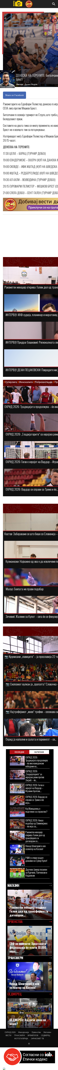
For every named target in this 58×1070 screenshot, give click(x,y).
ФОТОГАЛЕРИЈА (21, 1038)
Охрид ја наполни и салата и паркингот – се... (31, 739)
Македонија (23, 1032)
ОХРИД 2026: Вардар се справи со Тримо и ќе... (32, 489)
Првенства (36, 1032)
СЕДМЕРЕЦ (45, 1035)
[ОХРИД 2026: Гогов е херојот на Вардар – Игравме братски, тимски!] (17, 788)
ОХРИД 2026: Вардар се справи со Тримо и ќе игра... (36, 800)
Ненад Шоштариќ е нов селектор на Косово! (35, 847)
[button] (54, 4)
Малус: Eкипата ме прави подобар (25, 589)
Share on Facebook (14, 95)
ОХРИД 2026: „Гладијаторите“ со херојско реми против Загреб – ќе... (34, 775)
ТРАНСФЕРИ (19, 1035)
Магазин (47, 1032)
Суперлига (11, 382)
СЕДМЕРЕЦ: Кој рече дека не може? (28, 1022)
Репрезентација (43, 382)
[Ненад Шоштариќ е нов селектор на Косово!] (17, 849)
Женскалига (26, 382)
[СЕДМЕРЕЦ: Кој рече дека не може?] (29, 1013)
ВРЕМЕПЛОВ (33, 1035)
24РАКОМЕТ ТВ (37, 1038)
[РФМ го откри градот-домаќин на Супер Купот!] (17, 861)
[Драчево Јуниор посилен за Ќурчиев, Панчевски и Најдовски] (17, 873)
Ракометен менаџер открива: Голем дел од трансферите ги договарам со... (35, 836)
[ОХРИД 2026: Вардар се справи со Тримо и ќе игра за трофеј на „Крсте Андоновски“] (17, 800)
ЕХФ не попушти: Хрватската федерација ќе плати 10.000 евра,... (28, 947)
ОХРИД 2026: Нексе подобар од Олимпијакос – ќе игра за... (36, 823)
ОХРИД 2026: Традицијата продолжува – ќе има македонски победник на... (36, 761)
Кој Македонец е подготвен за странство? (36, 810)
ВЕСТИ (8, 1035)
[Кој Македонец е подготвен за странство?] (17, 812)
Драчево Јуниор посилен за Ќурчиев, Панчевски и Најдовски (36, 872)
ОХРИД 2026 (10, 1032)
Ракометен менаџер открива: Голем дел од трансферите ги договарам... (29, 911)
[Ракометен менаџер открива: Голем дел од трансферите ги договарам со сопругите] (17, 835)
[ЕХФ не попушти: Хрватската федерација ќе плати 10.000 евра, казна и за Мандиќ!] (29, 941)
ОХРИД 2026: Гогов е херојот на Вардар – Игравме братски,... (34, 788)
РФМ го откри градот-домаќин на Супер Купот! (36, 859)
